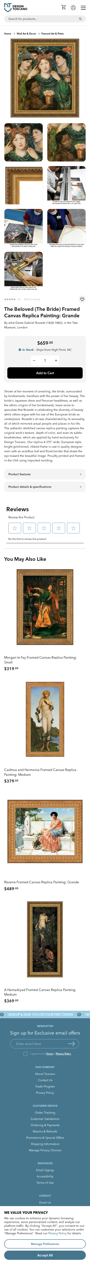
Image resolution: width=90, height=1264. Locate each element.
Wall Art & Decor (26, 33)
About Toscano (45, 1074)
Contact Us (45, 1080)
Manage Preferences (45, 1244)
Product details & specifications (29, 487)
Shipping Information (45, 1144)
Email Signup (45, 1170)
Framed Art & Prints (52, 33)
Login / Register (73, 7)
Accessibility (45, 1176)
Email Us (45, 1202)
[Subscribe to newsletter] (71, 1043)
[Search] (80, 18)
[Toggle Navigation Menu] (83, 8)
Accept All (45, 1255)
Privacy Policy (63, 1053)
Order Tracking (45, 1112)
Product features (19, 474)
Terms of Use (45, 1183)
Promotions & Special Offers (45, 1138)
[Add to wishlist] (82, 299)
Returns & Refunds (45, 1131)
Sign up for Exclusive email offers (45, 1033)
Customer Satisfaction (45, 1119)
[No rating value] (11, 299)
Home (7, 33)
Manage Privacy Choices (45, 1150)
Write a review (32, 299)
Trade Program (45, 1086)
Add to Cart (45, 373)
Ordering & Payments (45, 1125)
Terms (49, 1053)
